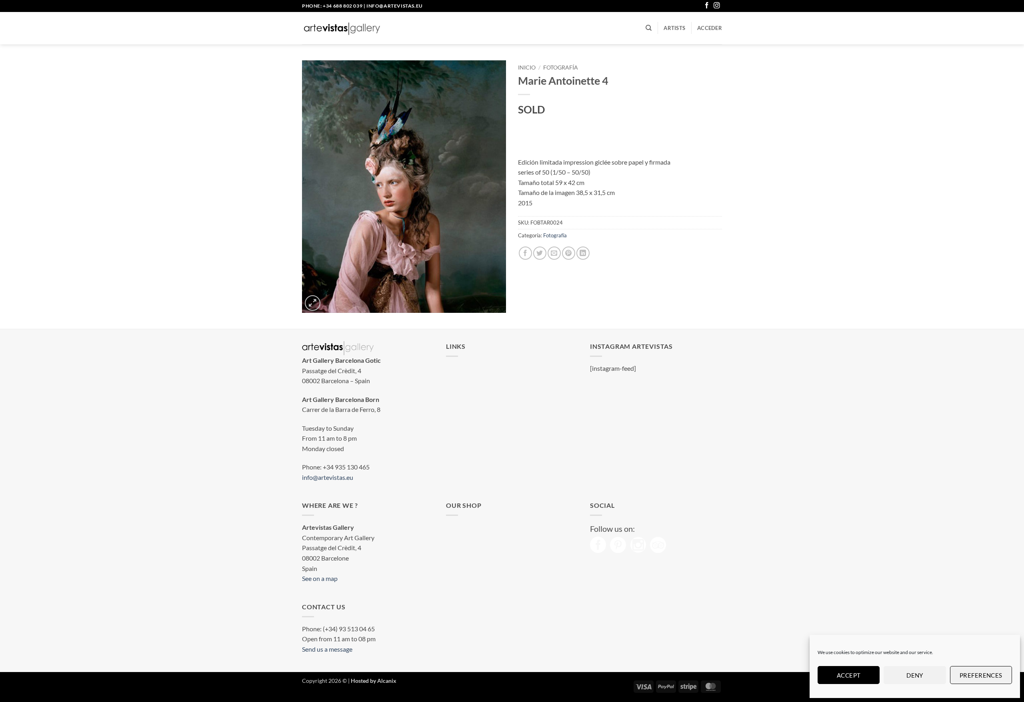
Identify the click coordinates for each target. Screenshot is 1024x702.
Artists (674, 28)
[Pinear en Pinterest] (568, 253)
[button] (709, 28)
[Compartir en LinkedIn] (583, 253)
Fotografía (560, 67)
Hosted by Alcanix (373, 680)
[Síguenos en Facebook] (707, 5)
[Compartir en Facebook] (525, 253)
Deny (914, 675)
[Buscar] (649, 28)
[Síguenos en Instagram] (717, 5)
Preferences (981, 675)
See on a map (320, 578)
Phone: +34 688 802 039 (332, 6)
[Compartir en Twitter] (539, 253)
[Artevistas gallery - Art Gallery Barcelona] (342, 28)
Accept (849, 675)
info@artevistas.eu (394, 6)
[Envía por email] (554, 253)
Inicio (527, 67)
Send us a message (327, 649)
